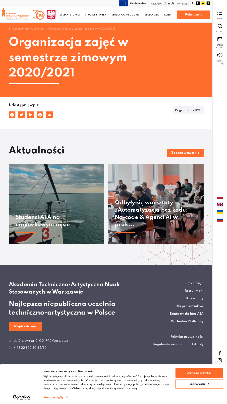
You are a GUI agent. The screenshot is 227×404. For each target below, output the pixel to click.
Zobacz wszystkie (185, 152)
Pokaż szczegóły (53, 397)
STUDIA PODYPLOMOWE (125, 15)
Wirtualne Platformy (187, 321)
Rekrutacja (194, 14)
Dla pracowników (190, 306)
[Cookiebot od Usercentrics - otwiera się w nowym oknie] (21, 397)
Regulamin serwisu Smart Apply (178, 344)
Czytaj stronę (220, 62)
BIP (201, 329)
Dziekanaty (195, 298)
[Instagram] (220, 360)
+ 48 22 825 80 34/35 (30, 347)
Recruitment (194, 290)
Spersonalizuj (197, 383)
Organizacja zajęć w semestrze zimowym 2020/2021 (81, 29)
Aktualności (38, 29)
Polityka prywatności (187, 336)
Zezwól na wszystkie (199, 373)
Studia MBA (152, 15)
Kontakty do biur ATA (187, 313)
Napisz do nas (220, 46)
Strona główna (18, 29)
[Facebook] (220, 353)
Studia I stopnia (70, 15)
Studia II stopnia (95, 15)
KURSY (168, 15)
